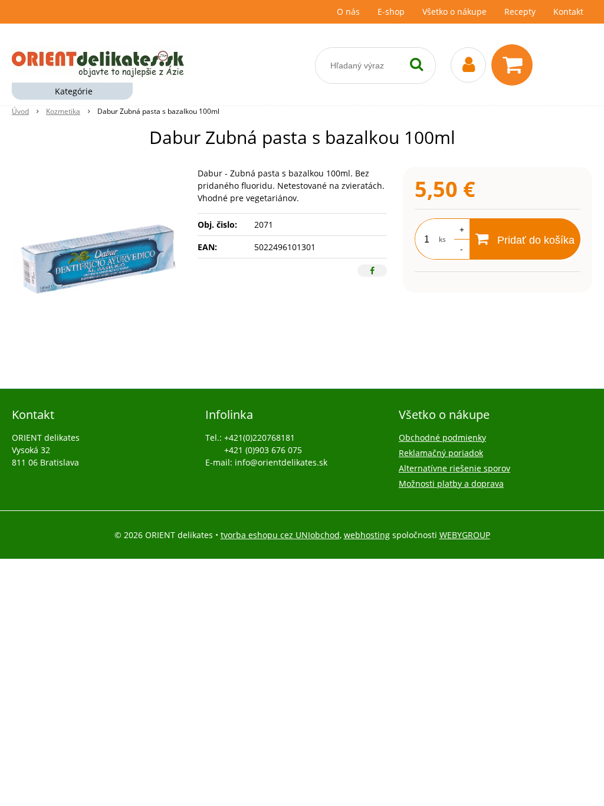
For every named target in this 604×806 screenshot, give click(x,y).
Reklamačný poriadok (441, 452)
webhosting (367, 534)
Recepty (520, 11)
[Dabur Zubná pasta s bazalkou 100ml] (99, 255)
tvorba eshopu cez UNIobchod (280, 534)
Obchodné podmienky (442, 437)
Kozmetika (63, 111)
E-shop (391, 11)
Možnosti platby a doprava (451, 483)
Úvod (20, 111)
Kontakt (568, 11)
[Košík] (515, 65)
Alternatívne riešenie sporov (454, 468)
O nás (348, 11)
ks (442, 239)
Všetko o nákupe (454, 11)
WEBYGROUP (464, 534)
